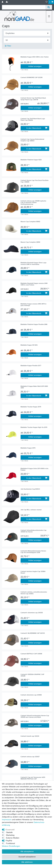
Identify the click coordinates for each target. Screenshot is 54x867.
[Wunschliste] (46, 2)
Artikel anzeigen (35, 66)
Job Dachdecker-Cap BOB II (30, 489)
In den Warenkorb (33, 128)
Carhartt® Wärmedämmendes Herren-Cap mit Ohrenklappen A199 (33, 551)
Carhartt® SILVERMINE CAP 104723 (33, 633)
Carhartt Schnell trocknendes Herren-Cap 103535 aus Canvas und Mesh (35, 716)
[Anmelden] (3, 2)
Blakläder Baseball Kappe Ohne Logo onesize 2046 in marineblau (33, 263)
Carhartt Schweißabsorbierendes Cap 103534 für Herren (33, 531)
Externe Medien (12, 838)
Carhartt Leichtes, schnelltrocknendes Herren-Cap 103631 (34, 592)
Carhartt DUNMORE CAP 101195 (31, 77)
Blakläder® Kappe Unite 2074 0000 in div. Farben (34, 469)
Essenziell (10, 830)
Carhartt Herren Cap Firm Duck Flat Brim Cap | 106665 (34, 181)
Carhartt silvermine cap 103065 (31, 695)
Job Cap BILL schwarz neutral (31, 509)
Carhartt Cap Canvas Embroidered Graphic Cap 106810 (32, 140)
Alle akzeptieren (27, 851)
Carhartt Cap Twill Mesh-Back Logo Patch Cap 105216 (33, 119)
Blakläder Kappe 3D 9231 (29, 345)
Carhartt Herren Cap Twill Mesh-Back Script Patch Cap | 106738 (33, 98)
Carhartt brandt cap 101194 (30, 736)
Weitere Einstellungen (11, 846)
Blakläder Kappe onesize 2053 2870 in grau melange (33, 304)
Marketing (10, 835)
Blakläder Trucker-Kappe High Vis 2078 (34, 427)
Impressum (6, 819)
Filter (8, 46)
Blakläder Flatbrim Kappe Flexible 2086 (34, 324)
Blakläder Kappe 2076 (28, 448)
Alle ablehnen (27, 862)
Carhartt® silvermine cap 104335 (32, 612)
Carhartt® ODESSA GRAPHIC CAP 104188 (32, 675)
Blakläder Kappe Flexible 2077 (31, 365)
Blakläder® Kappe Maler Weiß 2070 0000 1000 (34, 387)
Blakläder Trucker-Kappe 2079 (31, 407)
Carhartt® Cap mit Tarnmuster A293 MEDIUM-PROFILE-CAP (33, 778)
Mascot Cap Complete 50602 (30, 221)
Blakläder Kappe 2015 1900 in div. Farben (35, 57)
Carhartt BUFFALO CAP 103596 (31, 653)
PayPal (9, 841)
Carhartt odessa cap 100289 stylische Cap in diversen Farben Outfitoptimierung (33, 202)
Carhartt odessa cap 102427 (30, 756)
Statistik (9, 832)
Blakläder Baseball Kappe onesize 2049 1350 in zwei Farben (34, 284)
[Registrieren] (7, 2)
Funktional (10, 843)
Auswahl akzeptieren (27, 857)
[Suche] (48, 7)
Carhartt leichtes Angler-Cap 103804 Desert (33, 572)
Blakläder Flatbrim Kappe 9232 (31, 159)
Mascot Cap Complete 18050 (30, 242)
